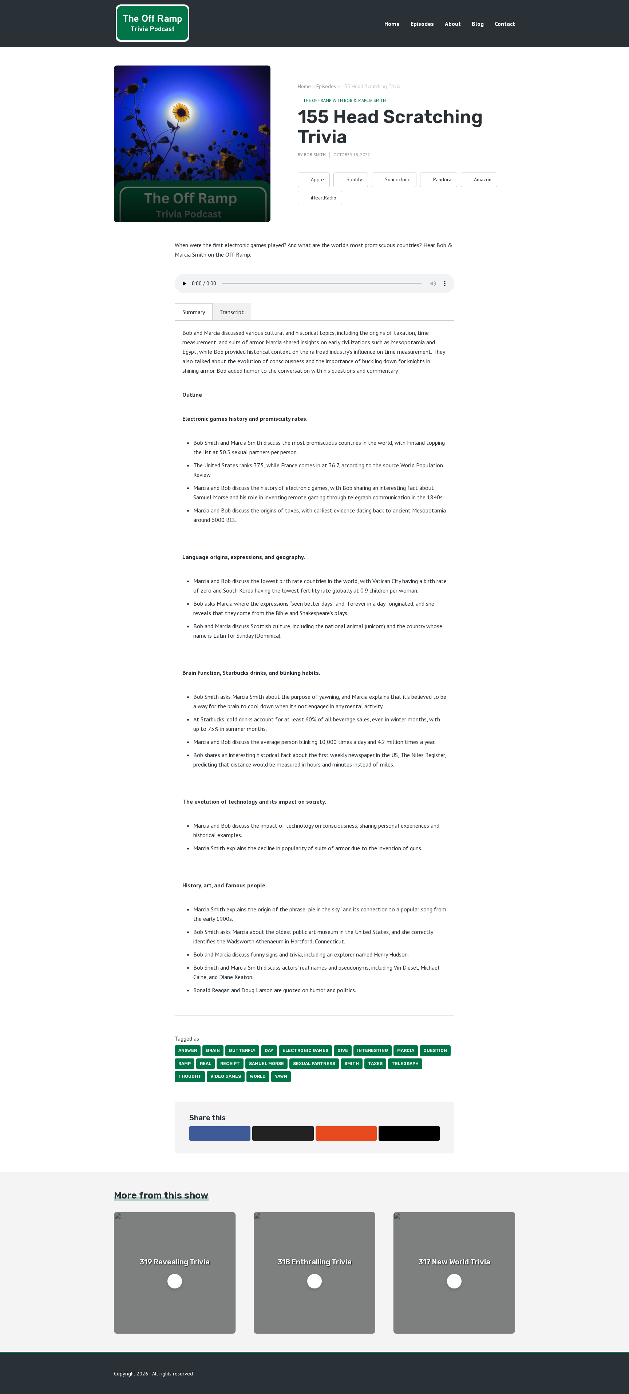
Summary (193, 312)
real (205, 1063)
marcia (405, 1050)
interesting (372, 1050)
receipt (230, 1063)
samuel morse (266, 1063)
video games (225, 1076)
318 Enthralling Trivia (315, 1262)
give (342, 1050)
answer (187, 1050)
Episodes (422, 23)
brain (213, 1050)
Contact (505, 23)
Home (392, 23)
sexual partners (314, 1063)
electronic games (305, 1050)
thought (189, 1076)
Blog (478, 23)
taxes (375, 1063)
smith (351, 1063)
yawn (281, 1076)
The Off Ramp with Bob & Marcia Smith (344, 100)
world (258, 1076)
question (435, 1050)
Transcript (232, 312)
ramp (184, 1063)
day (269, 1050)
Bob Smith (315, 154)
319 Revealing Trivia (175, 1262)
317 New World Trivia (454, 1262)
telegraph (405, 1063)
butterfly (242, 1050)
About (453, 23)
